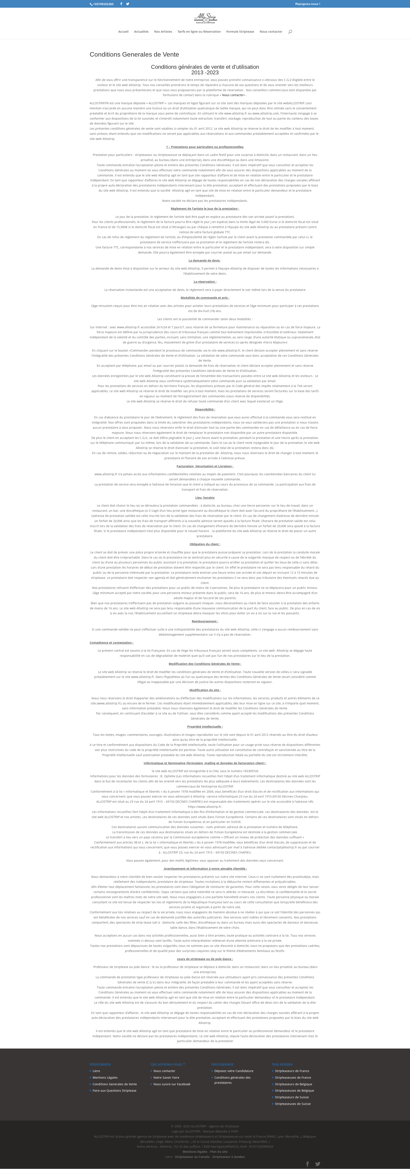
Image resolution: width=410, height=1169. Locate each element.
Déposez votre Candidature (233, 1071)
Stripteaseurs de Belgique (293, 1084)
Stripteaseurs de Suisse (292, 1097)
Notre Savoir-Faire (166, 1077)
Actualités (141, 32)
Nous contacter (271, 32)
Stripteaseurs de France (292, 1071)
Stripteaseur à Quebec (228, 1157)
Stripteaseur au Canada (192, 1157)
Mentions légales (195, 1152)
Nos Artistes (163, 32)
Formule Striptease (240, 32)
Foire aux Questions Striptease (114, 1090)
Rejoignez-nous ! (307, 4)
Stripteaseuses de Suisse (293, 1104)
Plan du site (218, 1152)
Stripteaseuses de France (293, 1077)
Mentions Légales (105, 1077)
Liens (96, 1071)
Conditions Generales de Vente (115, 1084)
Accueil (123, 32)
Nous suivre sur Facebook (172, 1084)
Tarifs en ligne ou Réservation (199, 32)
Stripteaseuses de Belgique (294, 1090)
